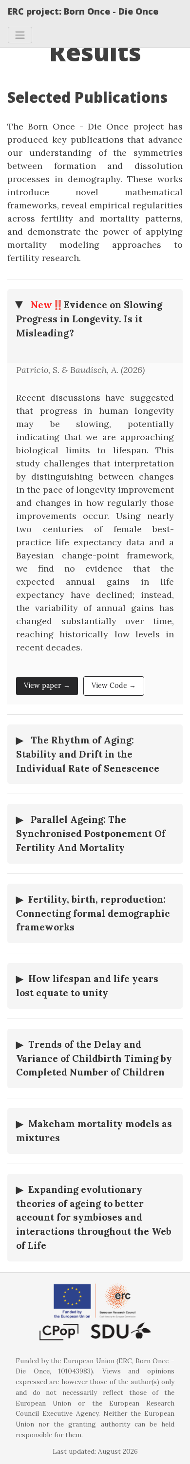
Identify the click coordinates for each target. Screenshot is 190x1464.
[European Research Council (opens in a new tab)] (94, 1300)
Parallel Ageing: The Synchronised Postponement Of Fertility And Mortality (91, 833)
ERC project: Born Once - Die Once (83, 11)
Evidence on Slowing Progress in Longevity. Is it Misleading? (89, 319)
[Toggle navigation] (20, 35)
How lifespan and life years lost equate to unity (87, 986)
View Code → (114, 685)
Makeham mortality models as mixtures (94, 1131)
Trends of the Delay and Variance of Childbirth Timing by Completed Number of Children (94, 1058)
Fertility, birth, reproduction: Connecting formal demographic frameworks (93, 913)
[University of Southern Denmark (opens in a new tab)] (95, 1332)
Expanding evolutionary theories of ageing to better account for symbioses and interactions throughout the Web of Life (93, 1217)
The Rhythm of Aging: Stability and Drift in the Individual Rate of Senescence (87, 754)
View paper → (47, 685)
